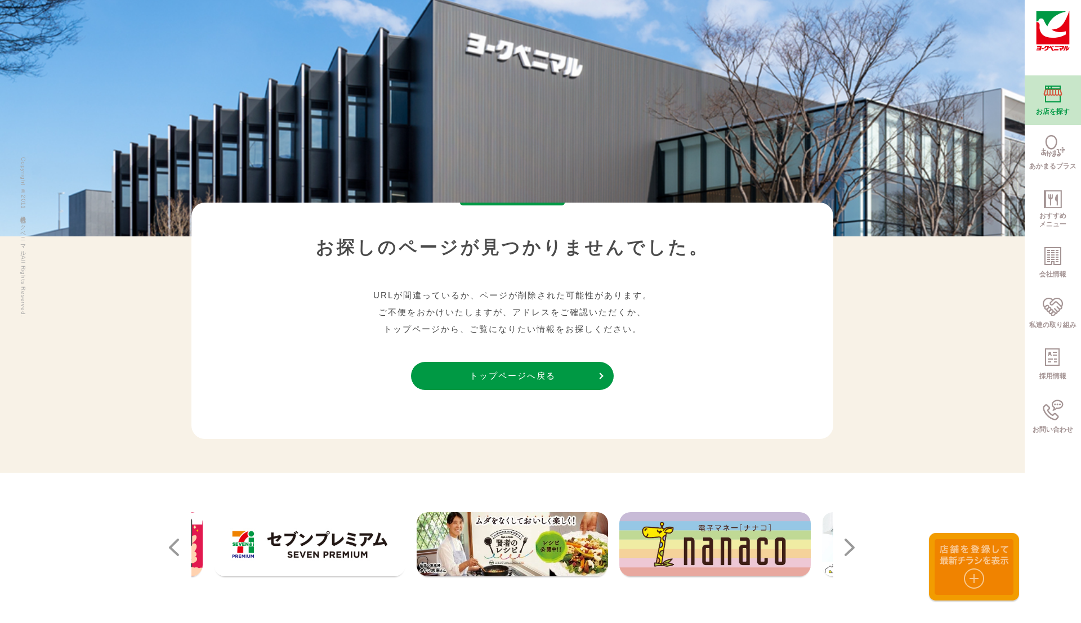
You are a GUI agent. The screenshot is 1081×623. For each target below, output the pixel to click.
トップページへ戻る (513, 375)
